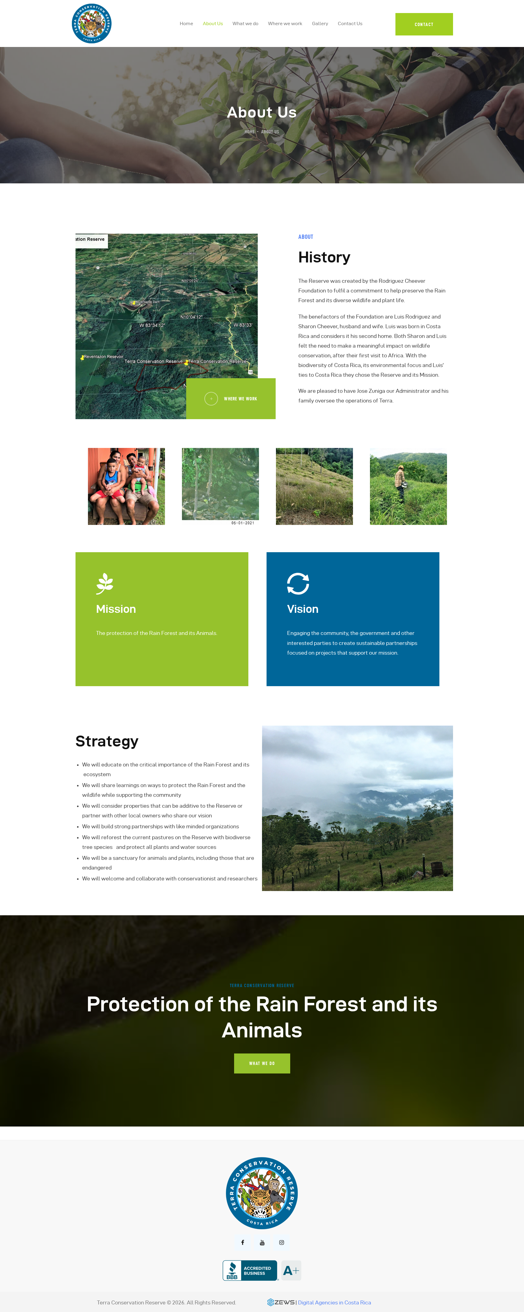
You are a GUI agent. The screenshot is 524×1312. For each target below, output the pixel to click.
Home (250, 131)
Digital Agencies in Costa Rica (334, 1302)
